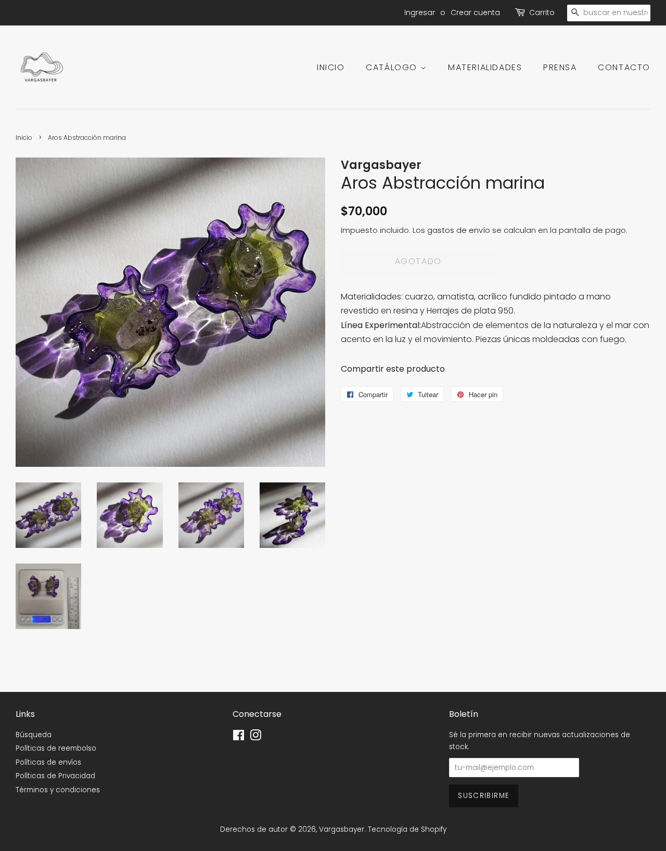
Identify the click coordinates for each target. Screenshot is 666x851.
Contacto (624, 67)
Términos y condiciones (58, 790)
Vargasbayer (341, 829)
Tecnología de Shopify (407, 829)
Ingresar (419, 12)
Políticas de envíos (48, 762)
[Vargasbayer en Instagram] (255, 737)
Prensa (560, 67)
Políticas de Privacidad (55, 776)
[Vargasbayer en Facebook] (239, 737)
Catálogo (393, 67)
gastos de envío (458, 230)
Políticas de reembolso (56, 748)
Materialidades (485, 67)
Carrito (542, 12)
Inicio (331, 67)
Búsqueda (34, 735)
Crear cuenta (475, 12)
